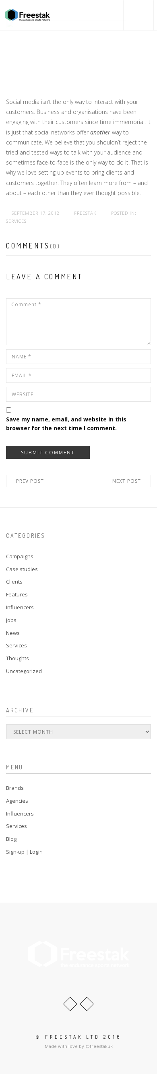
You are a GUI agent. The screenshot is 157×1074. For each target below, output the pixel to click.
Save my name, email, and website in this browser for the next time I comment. (66, 423)
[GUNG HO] (27, 15)
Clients (14, 581)
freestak (85, 213)
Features (17, 594)
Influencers (20, 607)
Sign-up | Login (24, 851)
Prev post (29, 481)
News (13, 633)
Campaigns (19, 556)
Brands (15, 787)
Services (16, 221)
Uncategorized (24, 671)
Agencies (17, 800)
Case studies (22, 569)
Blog (11, 838)
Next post (127, 481)
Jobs (11, 620)
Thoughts (17, 658)
